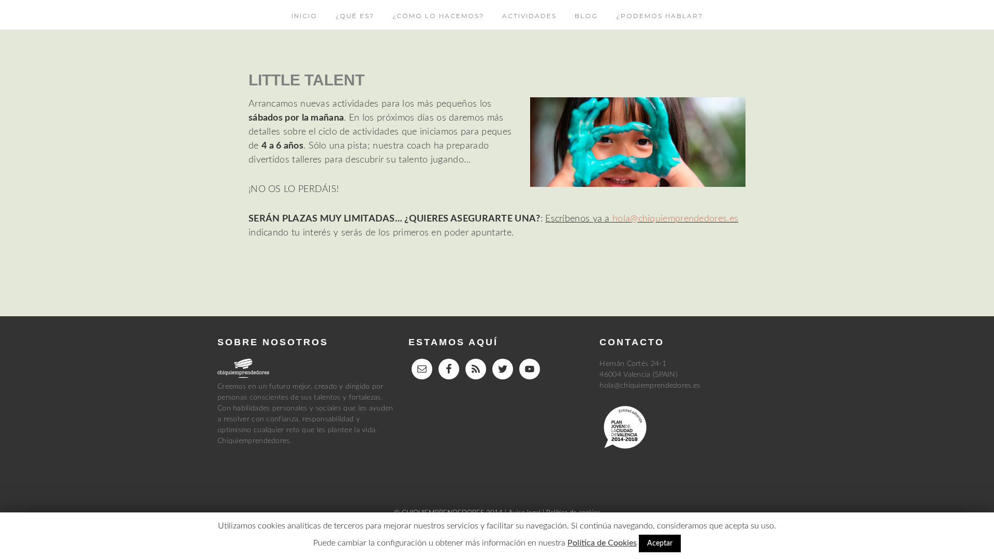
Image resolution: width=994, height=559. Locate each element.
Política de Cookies (602, 543)
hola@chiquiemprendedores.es (675, 219)
